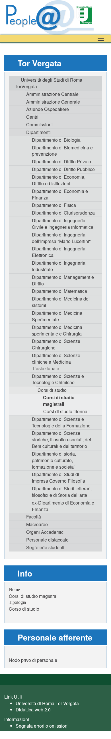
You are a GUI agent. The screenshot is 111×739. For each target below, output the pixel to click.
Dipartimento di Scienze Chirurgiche (56, 344)
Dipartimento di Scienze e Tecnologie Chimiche (58, 379)
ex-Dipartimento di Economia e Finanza (63, 505)
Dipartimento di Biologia (56, 140)
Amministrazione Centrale (52, 94)
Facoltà (33, 516)
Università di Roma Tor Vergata (47, 703)
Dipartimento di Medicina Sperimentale (57, 316)
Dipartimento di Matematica (59, 291)
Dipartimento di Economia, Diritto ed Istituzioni (58, 180)
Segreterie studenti (45, 547)
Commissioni (39, 124)
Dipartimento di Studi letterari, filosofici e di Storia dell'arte (62, 491)
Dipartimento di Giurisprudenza (63, 212)
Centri (32, 117)
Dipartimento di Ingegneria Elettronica (58, 251)
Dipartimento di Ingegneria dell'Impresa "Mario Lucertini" (61, 237)
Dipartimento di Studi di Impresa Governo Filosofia (58, 477)
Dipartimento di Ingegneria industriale (58, 266)
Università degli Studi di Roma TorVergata (48, 83)
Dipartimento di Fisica (54, 205)
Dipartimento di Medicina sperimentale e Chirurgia (57, 330)
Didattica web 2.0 (33, 709)
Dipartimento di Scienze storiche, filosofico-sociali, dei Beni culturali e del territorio (61, 439)
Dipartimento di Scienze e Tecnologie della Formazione (61, 422)
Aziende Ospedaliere (47, 109)
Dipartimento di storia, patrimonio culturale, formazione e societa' (54, 460)
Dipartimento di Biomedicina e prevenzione (62, 150)
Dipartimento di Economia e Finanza (60, 194)
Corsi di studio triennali (66, 411)
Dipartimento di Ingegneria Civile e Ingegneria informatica (62, 223)
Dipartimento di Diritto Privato (61, 161)
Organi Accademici (45, 532)
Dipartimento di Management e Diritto (63, 280)
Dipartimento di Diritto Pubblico (63, 169)
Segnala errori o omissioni (42, 725)
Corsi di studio (52, 390)
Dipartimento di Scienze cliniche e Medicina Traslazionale (56, 362)
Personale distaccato (47, 539)
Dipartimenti (38, 132)
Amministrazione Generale (53, 101)
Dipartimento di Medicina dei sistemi (61, 301)
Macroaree (37, 524)
